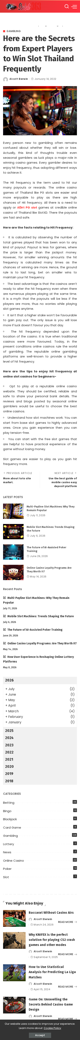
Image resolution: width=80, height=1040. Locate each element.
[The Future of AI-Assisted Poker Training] (13, 552)
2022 (9, 752)
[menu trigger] (74, 6)
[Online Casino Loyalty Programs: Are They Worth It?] (13, 572)
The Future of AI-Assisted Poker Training (35, 630)
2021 (9, 759)
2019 (9, 773)
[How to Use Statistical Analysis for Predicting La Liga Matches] (14, 972)
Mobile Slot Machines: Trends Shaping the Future (40, 616)
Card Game (12, 827)
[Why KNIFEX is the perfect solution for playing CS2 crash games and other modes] (14, 940)
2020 (9, 766)
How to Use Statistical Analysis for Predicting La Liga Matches (52, 972)
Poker (7, 869)
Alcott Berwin (18, 79)
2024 (9, 738)
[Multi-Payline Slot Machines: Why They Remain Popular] (13, 511)
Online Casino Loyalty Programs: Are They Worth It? (42, 643)
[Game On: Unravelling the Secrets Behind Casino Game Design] (14, 1005)
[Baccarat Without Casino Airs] (14, 918)
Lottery (8, 844)
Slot (6, 877)
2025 (9, 730)
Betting (8, 802)
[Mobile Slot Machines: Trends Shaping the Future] (13, 531)
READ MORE (65, 922)
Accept (40, 1035)
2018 (9, 781)
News (7, 852)
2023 (9, 745)
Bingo (7, 811)
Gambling (14, 31)
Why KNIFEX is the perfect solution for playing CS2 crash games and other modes (52, 940)
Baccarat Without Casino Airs (51, 913)
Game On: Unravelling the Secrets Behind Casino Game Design (51, 1004)
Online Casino (13, 860)
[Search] (66, 6)
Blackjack (10, 819)
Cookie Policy (52, 1028)
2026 (9, 680)
